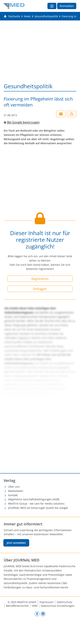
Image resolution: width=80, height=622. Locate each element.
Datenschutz (64, 602)
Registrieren (40, 279)
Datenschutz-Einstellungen (57, 606)
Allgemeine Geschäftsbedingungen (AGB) (33, 499)
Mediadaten (15, 491)
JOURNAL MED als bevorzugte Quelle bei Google (38, 508)
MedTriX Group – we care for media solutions (36, 503)
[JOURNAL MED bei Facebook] (37, 613)
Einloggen (40, 289)
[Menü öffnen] (51, 6)
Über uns (14, 486)
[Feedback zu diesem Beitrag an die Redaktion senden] (71, 114)
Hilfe (35, 606)
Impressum (46, 602)
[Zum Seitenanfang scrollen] (73, 615)
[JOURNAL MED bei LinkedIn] (43, 613)
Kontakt (13, 495)
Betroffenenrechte (17, 606)
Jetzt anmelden (16, 543)
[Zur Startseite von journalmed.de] (14, 5)
